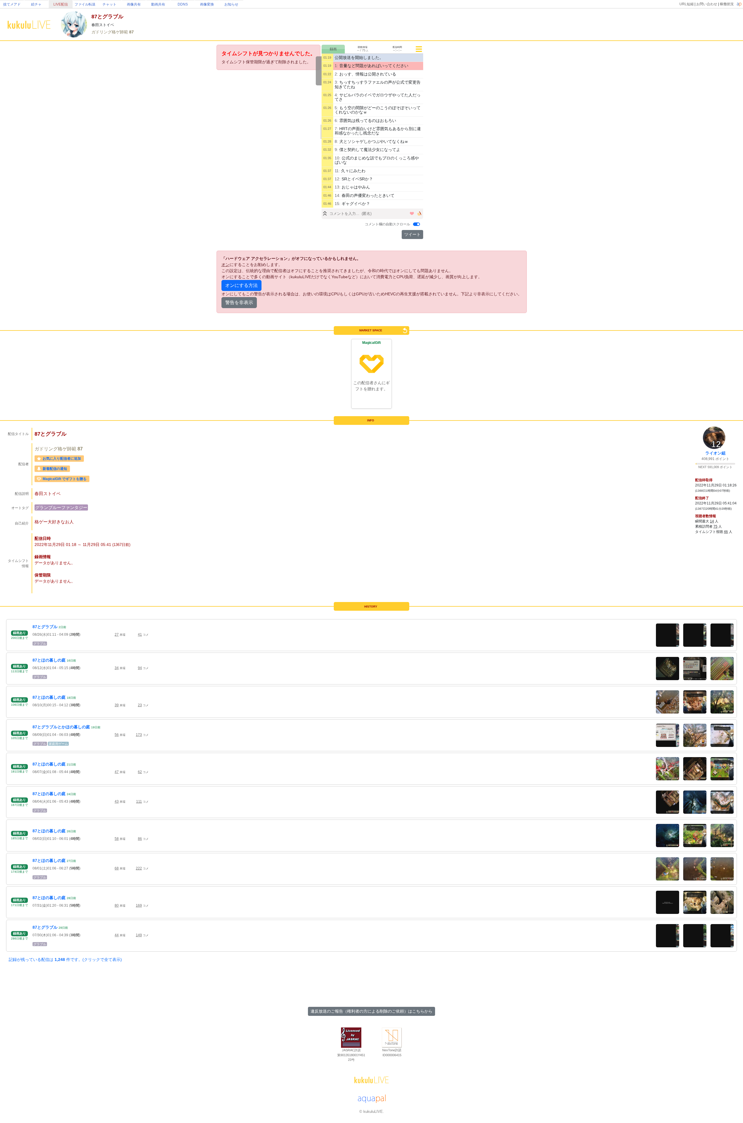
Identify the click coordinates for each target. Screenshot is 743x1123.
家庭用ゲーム (58, 743)
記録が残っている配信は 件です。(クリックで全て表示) (65, 959)
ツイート (412, 234)
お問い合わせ (706, 4)
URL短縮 (686, 4)
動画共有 (158, 4)
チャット (109, 4)
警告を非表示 (239, 302)
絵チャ (36, 4)
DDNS (183, 4)
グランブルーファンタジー (61, 507)
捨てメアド (12, 4)
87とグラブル (45, 626)
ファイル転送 (85, 4)
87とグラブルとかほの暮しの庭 (61, 727)
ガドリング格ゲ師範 (110, 32)
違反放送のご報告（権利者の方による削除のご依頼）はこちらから (371, 1011)
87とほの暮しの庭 (49, 660)
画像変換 (207, 4)
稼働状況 (727, 4)
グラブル (39, 643)
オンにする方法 (241, 285)
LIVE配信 (60, 4)
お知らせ (231, 4)
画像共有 (134, 4)
